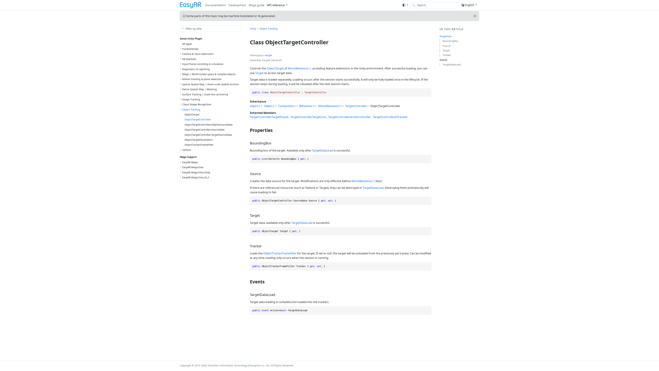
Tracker (447, 55)
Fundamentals (190, 48)
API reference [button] (276, 5)
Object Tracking (191, 109)
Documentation (215, 5)
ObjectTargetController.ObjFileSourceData (208, 124)
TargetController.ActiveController (349, 117)
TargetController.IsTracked (390, 117)
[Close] (475, 16)
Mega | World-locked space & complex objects (209, 74)
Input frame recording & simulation (202, 64)
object (254, 106)
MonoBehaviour (298, 68)
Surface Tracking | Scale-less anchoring (205, 94)
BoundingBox (450, 41)
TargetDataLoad (322, 150)
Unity (253, 28)
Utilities (186, 149)
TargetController (356, 106)
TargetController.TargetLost (308, 117)
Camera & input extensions (197, 53)
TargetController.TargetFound (269, 117)
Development (237, 5)
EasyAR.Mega (190, 162)
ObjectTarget (191, 114)
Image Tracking (191, 99)
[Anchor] (276, 130)
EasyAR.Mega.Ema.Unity (196, 172)
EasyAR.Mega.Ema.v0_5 (195, 177)
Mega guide (256, 5)
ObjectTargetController (197, 119)
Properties (446, 36)
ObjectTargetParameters (198, 139)
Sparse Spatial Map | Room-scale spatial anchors (210, 84)
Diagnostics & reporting (196, 69)
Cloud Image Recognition (196, 104)
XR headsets (189, 59)
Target (259, 73)
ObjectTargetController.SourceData (204, 129)
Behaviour (306, 106)
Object (268, 106)
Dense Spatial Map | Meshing (199, 89)
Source (446, 45)
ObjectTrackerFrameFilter (198, 144)
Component (286, 106)
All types (187, 44)
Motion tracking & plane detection (202, 79)
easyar (268, 55)
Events (443, 59)
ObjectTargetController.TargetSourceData (208, 134)
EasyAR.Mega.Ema (192, 167)
